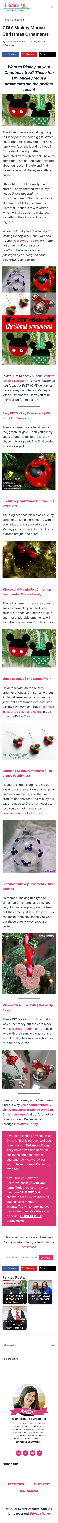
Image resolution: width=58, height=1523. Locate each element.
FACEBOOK (16, 1484)
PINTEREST (42, 1484)
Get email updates (45, 1258)
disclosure (28, 1247)
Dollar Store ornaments (25, 1028)
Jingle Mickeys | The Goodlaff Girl (27, 678)
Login (51, 1345)
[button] (51, 98)
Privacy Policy (40, 1513)
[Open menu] (52, 6)
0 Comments (9, 45)
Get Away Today (26, 240)
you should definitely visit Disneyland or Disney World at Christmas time (27, 1109)
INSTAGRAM (29, 1490)
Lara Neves (12, 41)
